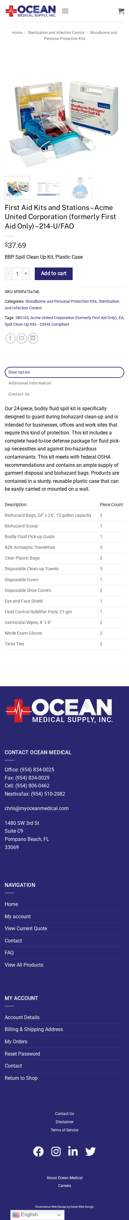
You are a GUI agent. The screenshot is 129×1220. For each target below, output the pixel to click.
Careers (64, 1186)
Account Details (22, 1017)
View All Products (24, 965)
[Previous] (15, 111)
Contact (13, 941)
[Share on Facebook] (10, 338)
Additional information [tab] (29, 383)
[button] (65, 11)
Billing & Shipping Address (34, 1029)
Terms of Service (64, 1130)
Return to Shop (21, 1078)
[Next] (114, 111)
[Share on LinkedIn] (33, 338)
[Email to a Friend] (22, 338)
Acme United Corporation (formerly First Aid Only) (73, 317)
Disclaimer (65, 1122)
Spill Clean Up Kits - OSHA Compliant (37, 324)
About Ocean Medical (65, 1178)
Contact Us (64, 1114)
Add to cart (54, 273)
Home (17, 32)
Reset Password (22, 1054)
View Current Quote (26, 928)
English (29, 1214)
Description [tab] (19, 372)
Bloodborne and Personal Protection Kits (61, 301)
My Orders (16, 1042)
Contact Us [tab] (19, 394)
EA (121, 317)
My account (18, 916)
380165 (21, 317)
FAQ (9, 953)
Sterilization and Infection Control (56, 32)
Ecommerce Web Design (50, 1206)
